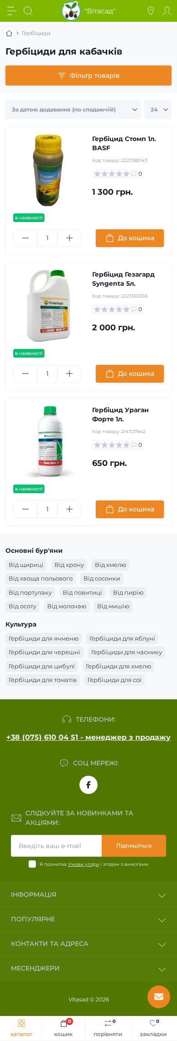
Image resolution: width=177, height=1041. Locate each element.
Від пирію (128, 592)
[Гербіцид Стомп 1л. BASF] (49, 170)
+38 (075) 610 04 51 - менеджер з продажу (88, 737)
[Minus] (25, 238)
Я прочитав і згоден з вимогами (93, 864)
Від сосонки (102, 578)
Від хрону (69, 564)
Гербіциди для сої (115, 679)
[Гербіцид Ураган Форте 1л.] (49, 441)
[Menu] (11, 10)
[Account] (167, 10)
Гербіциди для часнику (126, 652)
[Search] (28, 10)
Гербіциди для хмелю (118, 666)
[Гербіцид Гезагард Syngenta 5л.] (49, 306)
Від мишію (113, 606)
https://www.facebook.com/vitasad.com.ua (88, 785)
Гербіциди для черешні (44, 652)
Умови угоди (83, 864)
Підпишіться (134, 845)
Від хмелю (110, 564)
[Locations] (150, 10)
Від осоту (22, 606)
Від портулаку (30, 592)
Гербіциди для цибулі (42, 666)
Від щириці (26, 564)
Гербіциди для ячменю (44, 638)
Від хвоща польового (41, 578)
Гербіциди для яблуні (122, 638)
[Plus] (69, 238)
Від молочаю (66, 606)
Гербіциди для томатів (43, 679)
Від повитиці (82, 592)
